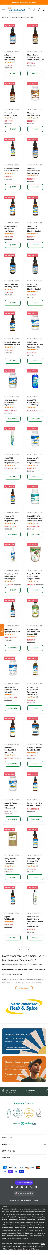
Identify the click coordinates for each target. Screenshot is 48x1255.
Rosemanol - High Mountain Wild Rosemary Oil (33, 861)
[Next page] (28, 949)
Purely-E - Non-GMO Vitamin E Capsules (35, 804)
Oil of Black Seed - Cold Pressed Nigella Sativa (10, 402)
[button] (3, 9)
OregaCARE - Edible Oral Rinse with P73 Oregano (33, 402)
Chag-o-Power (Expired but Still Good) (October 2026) (35, 57)
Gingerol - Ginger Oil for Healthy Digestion (12, 343)
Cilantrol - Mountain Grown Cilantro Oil (11, 169)
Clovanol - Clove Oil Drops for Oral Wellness (10, 228)
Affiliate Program (7, 1249)
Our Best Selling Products (16, 1047)
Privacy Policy (21, 1246)
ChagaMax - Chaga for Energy (33, 114)
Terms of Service (10, 1246)
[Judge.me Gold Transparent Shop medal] (35, 1113)
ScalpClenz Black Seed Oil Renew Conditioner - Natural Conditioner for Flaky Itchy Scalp (35, 921)
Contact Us (18, 1249)
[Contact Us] (39, 9)
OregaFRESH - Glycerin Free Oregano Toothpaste (12, 460)
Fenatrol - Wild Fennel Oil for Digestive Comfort (34, 286)
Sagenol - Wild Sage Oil (9, 918)
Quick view (12, 418)
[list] (24, 1091)
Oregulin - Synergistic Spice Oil (12, 630)
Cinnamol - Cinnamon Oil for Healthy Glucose (33, 170)
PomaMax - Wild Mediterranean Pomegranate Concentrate (33, 690)
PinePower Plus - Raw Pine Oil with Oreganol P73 (33, 631)
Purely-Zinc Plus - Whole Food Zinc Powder (10, 861)
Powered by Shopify (32, 1200)
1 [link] (19, 949)
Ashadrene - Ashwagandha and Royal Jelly (9, 57)
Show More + (24, 988)
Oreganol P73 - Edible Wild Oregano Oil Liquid (11, 518)
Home (6, 17)
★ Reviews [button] (2, 629)
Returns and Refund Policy (35, 1246)
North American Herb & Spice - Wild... (22, 17)
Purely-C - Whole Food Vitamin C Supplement (10, 805)
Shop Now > (32, 2)
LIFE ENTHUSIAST (20, 1200)
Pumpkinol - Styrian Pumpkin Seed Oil (34, 749)
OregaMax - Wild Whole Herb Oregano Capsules (33, 460)
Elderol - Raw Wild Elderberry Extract (11, 285)
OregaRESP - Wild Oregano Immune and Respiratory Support (35, 518)
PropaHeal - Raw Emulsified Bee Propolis (10, 750)
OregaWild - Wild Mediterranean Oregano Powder (33, 576)
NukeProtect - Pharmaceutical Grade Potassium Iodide (35, 344)
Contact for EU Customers (31, 1249)
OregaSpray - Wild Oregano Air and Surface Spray (11, 576)
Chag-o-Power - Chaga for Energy (10, 114)
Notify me (13, 764)
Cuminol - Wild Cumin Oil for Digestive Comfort (34, 228)
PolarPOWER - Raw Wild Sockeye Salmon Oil (11, 689)
